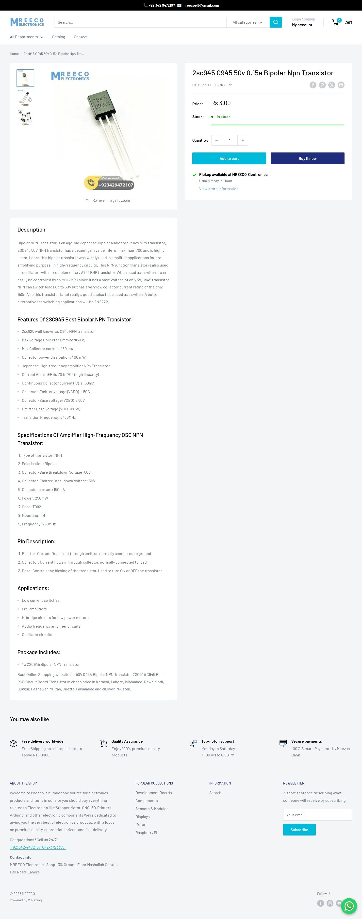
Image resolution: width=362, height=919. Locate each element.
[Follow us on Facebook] (320, 903)
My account (302, 24)
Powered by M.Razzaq (26, 900)
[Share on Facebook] (313, 84)
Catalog (58, 36)
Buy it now (308, 158)
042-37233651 (54, 847)
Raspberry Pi (146, 832)
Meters (141, 824)
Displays (142, 816)
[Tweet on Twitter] (331, 84)
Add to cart (229, 158)
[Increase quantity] (243, 140)
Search (215, 792)
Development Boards (153, 792)
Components (146, 800)
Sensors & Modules (151, 808)
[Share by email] (341, 84)
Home (14, 53)
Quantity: (200, 140)
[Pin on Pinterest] (322, 84)
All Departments (24, 36)
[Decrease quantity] (217, 140)
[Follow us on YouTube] (339, 903)
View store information (219, 188)
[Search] (276, 22)
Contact (81, 36)
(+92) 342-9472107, (26, 847)
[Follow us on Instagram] (330, 903)
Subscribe (299, 829)
